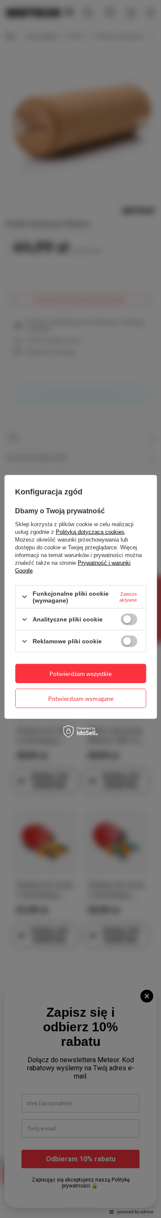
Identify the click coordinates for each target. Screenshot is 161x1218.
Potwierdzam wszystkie (80, 673)
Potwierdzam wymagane (80, 698)
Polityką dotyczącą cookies (90, 531)
